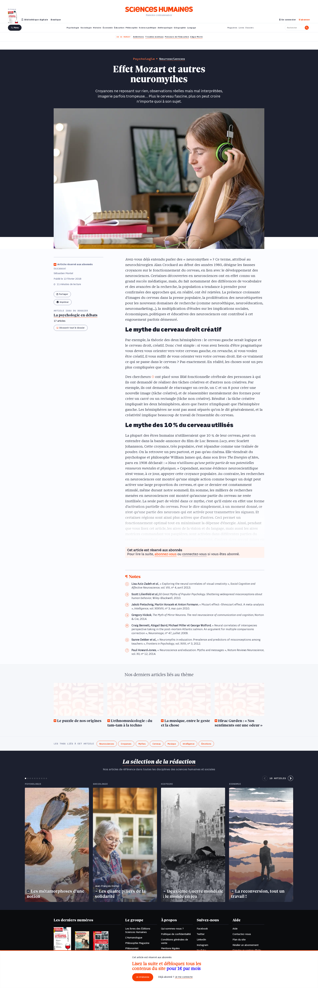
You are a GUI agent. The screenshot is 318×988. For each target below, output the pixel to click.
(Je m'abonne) (60, 268)
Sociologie (86, 28)
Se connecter (288, 20)
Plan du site (239, 939)
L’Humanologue (133, 937)
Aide (235, 928)
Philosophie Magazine (137, 943)
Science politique (147, 28)
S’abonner (304, 20)
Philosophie (131, 28)
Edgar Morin (196, 37)
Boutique (56, 20)
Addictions (138, 37)
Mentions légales (170, 948)
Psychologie (73, 28)
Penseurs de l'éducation (177, 37)
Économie (108, 28)
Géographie (180, 28)
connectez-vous (194, 554)
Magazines (232, 28)
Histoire (97, 28)
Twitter (201, 934)
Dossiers (249, 28)
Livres (241, 28)
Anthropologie (165, 28)
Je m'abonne (142, 977)
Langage (191, 28)
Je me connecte (184, 977)
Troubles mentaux (154, 37)
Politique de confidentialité (176, 934)
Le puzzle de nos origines (79, 721)
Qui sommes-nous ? (172, 928)
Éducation (119, 28)
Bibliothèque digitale (36, 20)
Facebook (202, 928)
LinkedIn (201, 939)
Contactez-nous (242, 934)
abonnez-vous (166, 554)
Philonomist (131, 948)
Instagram (202, 945)
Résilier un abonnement (246, 945)
